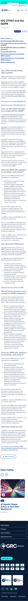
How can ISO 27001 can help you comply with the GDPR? (13, 44)
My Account (23, 5)
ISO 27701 (4, 139)
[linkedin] (11, 588)
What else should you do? (8, 62)
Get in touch (5, 558)
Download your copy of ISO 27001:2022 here (13, 101)
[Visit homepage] (6, 10)
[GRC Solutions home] (12, 546)
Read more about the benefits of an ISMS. (12, 287)
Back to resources (9, 456)
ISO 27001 (4, 127)
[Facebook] (7, 588)
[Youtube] (15, 588)
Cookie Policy (13, 596)
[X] (2, 588)
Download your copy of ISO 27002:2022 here (13, 105)
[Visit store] (18, 10)
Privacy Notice (4, 596)
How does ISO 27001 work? (8, 52)
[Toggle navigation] (22, 10)
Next (6, 474)
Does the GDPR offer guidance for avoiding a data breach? (13, 48)
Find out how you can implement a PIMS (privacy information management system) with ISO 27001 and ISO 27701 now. (14, 448)
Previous (2, 474)
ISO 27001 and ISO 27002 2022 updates (12, 41)
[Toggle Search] (26, 10)
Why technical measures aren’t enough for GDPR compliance (12, 55)
